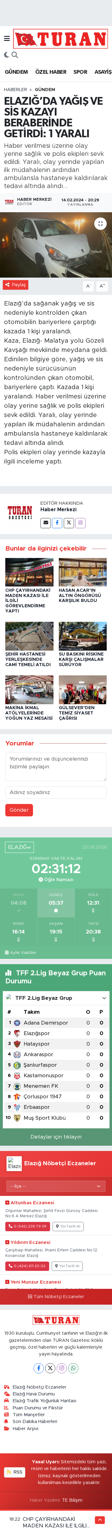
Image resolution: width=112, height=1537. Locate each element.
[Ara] (15, 55)
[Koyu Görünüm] (6, 55)
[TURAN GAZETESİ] (60, 38)
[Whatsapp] (73, 1368)
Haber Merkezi (58, 509)
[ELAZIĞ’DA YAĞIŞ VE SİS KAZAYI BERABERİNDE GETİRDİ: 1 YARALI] (56, 245)
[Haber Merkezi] (20, 513)
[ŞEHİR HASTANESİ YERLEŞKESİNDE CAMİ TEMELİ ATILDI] (29, 636)
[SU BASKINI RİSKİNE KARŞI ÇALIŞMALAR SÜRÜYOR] (83, 636)
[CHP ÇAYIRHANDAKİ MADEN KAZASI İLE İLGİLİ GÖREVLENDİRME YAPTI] (29, 572)
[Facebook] (57, 523)
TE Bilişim (72, 1500)
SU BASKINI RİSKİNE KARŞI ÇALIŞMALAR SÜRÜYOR (81, 659)
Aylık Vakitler (23, 953)
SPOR (80, 72)
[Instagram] (80, 523)
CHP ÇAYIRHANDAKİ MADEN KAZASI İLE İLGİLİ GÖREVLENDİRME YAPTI (54, 1526)
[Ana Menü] (7, 38)
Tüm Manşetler (29, 1414)
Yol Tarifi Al (70, 1226)
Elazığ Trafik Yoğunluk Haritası (44, 1401)
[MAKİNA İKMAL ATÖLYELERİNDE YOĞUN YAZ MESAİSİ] (29, 689)
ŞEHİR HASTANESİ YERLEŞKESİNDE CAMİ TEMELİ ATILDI (28, 659)
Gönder (19, 810)
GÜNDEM (16, 72)
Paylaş (19, 285)
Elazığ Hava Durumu (34, 1394)
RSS (17, 1472)
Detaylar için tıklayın (56, 1137)
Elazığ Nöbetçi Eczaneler (39, 1387)
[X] (50, 1368)
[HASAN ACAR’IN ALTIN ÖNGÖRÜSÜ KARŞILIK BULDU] (83, 572)
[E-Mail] (45, 523)
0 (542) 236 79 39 (30, 1226)
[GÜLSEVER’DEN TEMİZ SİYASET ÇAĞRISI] (83, 689)
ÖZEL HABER (50, 72)
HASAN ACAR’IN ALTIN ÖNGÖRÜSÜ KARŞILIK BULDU (80, 595)
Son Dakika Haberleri (35, 1421)
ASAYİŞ (103, 72)
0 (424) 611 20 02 (29, 1266)
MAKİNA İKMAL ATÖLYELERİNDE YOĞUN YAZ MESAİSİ (29, 713)
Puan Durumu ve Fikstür (38, 1408)
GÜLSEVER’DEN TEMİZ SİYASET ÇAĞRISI (77, 713)
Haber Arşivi (25, 1428)
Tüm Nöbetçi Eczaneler (59, 1297)
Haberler (15, 90)
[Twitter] (69, 523)
